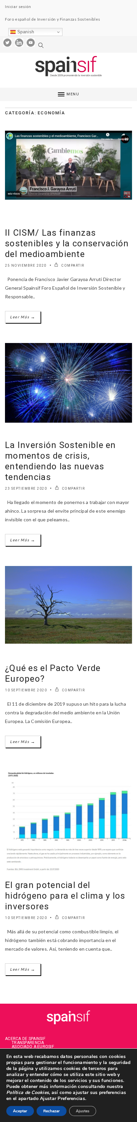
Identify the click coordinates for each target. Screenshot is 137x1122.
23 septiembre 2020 (26, 488)
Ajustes (82, 1111)
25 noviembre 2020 (26, 265)
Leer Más (23, 316)
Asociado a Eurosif (33, 1046)
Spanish (25, 31)
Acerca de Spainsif (25, 1038)
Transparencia (28, 1042)
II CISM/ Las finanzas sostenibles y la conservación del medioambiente (67, 243)
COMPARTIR (72, 265)
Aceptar (20, 1111)
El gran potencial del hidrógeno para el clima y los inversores (65, 895)
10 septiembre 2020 (26, 690)
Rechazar (51, 1111)
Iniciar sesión (18, 6)
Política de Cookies (27, 1092)
